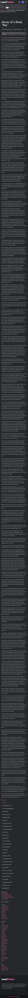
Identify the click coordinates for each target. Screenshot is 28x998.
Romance (4, 954)
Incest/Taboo (4, 939)
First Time (4, 933)
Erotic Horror (4, 928)
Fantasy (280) (5, 838)
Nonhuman (4, 950)
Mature (3, 944)
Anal (2, 922)
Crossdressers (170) (7, 861)
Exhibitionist (4, 929)
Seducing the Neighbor (7, 894)
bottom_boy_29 (18, 29)
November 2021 (5, 906)
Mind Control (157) (6, 864)
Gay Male (5, 800)
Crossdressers (5, 925)
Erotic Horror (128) (7, 870)
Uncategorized (5, 958)
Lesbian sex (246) (6, 844)
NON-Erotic (4, 947)
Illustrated (4, 937)
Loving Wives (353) (7, 829)
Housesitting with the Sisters (8, 897)
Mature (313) (5, 835)
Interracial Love (5, 940)
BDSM (3, 924)
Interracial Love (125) (7, 873)
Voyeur (3, 959)
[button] (19, 2)
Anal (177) (4, 852)
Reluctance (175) (6, 855)
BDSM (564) (5, 811)
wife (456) (4, 820)
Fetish (3, 932)
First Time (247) (6, 841)
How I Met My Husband (6, 896)
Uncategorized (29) (7, 882)
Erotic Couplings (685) (7, 808)
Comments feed (5, 968)
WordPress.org (5, 969)
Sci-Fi (3, 955)
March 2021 (4, 917)
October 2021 (4, 907)
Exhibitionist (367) (6, 826)
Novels (3, 951)
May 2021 (4, 914)
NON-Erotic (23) (6, 885)
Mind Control (4, 946)
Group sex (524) (6, 814)
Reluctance (4, 953)
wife (2, 961)
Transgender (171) (6, 858)
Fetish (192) (5, 850)
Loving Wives (5, 943)
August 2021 (4, 910)
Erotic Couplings (5, 926)
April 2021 (4, 915)
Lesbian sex (4, 942)
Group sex (4, 936)
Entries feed (4, 967)
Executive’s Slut (5, 893)
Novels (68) (5, 879)
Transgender (4, 957)
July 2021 (3, 911)
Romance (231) (6, 847)
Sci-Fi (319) (5, 832)
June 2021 (4, 913)
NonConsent (4, 948)
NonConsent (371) (6, 823)
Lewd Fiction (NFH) (12, 996)
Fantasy (3, 931)
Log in (3, 965)
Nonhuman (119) (6, 876)
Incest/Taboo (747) (7, 805)
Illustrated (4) (5, 888)
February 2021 (5, 918)
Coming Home (5, 898)
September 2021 (5, 908)
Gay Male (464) (6, 817)
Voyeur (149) (5, 867)
